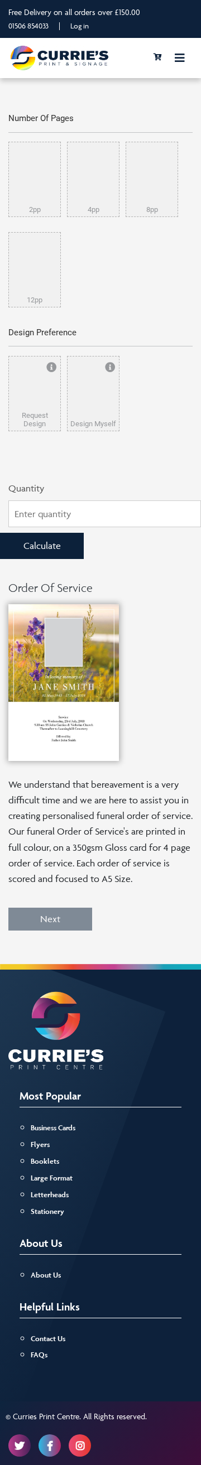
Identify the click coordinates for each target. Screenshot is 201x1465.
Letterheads (50, 1194)
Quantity (26, 488)
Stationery (47, 1211)
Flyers (40, 1144)
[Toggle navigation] (180, 58)
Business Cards (53, 1128)
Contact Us (48, 1338)
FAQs (39, 1355)
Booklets (45, 1161)
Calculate (42, 545)
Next (50, 918)
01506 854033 (28, 25)
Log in (79, 25)
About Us (46, 1275)
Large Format (52, 1178)
